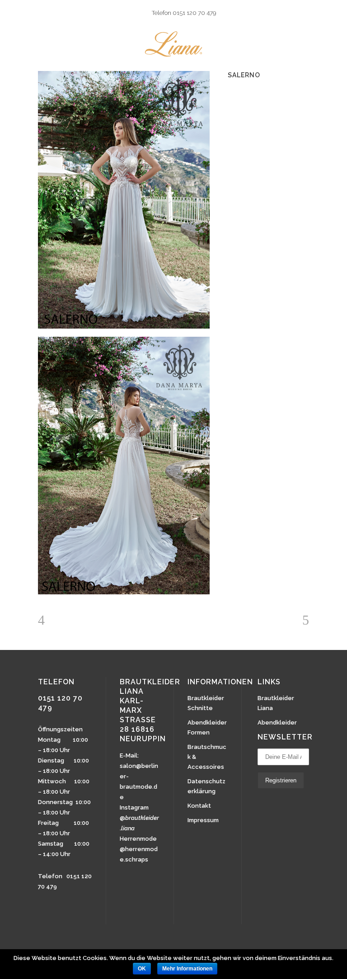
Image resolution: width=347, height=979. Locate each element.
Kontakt (199, 805)
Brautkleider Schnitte (206, 703)
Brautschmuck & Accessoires (207, 757)
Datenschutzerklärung (206, 786)
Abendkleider (277, 722)
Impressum (203, 820)
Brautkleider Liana (276, 703)
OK (142, 968)
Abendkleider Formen (207, 727)
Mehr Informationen (187, 968)
